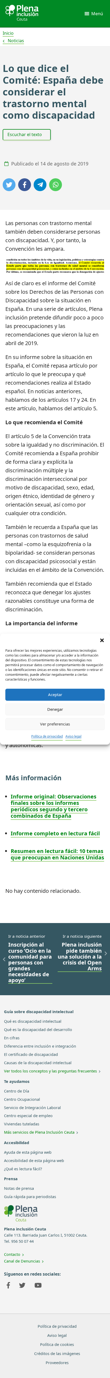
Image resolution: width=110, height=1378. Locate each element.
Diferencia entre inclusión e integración (40, 1046)
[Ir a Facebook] (8, 1286)
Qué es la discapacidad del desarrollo (38, 1029)
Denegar (55, 709)
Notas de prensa (19, 1188)
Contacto (12, 1254)
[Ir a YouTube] (38, 1286)
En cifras (11, 1037)
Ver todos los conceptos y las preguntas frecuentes (50, 1071)
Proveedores (57, 1362)
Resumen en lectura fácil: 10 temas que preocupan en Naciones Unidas (57, 854)
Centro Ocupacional (22, 1099)
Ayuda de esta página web (28, 1152)
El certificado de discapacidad (31, 1054)
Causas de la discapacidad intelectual (38, 1062)
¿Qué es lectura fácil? (23, 1168)
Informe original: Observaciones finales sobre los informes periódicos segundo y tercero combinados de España (53, 806)
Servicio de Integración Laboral (32, 1107)
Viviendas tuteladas (21, 1123)
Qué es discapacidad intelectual (32, 1021)
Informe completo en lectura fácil (55, 833)
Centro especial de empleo (28, 1115)
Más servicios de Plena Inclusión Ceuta (39, 1132)
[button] (102, 640)
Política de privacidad (47, 736)
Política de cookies (57, 1344)
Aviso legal (73, 736)
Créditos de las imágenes (57, 1353)
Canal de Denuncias (22, 1261)
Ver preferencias (55, 724)
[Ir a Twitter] (22, 1286)
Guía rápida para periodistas (30, 1196)
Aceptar (55, 694)
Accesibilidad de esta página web (34, 1160)
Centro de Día (16, 1091)
